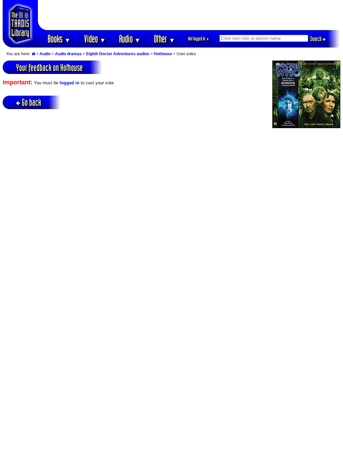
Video (95, 38)
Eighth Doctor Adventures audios (117, 54)
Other (164, 38)
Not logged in (198, 38)
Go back (31, 102)
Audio (130, 38)
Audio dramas (68, 54)
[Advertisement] (189, 15)
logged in (69, 82)
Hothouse (163, 54)
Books (59, 38)
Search (316, 38)
